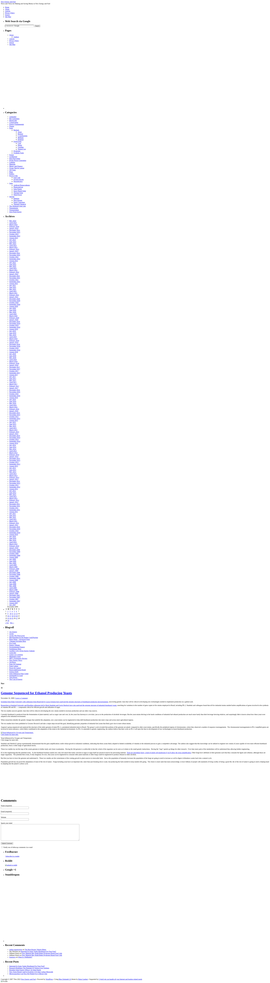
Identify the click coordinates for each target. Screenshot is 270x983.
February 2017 (14, 386)
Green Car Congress (16, 655)
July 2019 (12, 331)
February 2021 (14, 295)
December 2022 (14, 253)
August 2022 (13, 261)
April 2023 (13, 245)
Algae (20, 132)
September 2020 (14, 304)
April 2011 (12, 519)
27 (17, 618)
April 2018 (13, 360)
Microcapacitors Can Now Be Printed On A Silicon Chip (28, 974)
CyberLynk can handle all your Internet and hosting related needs (120, 979)
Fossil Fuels (17, 141)
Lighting (12, 162)
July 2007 (12, 605)
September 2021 (14, 282)
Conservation (13, 122)
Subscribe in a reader (12, 856)
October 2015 (13, 417)
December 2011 (14, 504)
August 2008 (13, 580)
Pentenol (21, 139)
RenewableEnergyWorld (17, 670)
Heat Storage (18, 200)
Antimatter (12, 117)
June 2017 (12, 379)
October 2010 (13, 531)
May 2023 (12, 244)
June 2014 (12, 447)
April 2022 (13, 268)
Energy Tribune (14, 645)
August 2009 (13, 557)
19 (15, 616)
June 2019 (12, 333)
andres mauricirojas (15, 949)
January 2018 (13, 365)
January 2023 (13, 251)
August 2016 (13, 398)
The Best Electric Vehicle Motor (35, 949)
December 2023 (14, 230)
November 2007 (14, 597)
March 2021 (13, 293)
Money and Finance (16, 166)
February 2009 (14, 569)
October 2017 (13, 371)
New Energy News (15, 660)
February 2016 (14, 409)
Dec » (12, 623)
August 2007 (13, 603)
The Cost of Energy (15, 679)
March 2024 (13, 225)
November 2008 (14, 574)
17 (10, 616)
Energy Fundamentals (16, 124)
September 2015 (14, 418)
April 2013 (13, 474)
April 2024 (13, 223)
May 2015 (12, 426)
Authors (16, 37)
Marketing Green (15, 656)
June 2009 (12, 561)
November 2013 (14, 460)
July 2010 (12, 536)
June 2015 (12, 424)
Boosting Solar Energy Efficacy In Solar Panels (25, 970)
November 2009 (14, 552)
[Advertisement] (13, 77)
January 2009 (13, 571)
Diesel (20, 145)
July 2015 (12, 422)
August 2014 (13, 443)
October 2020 (13, 302)
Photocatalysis (18, 187)
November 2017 (14, 369)
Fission (11, 126)
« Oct (7, 623)
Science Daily (14, 672)
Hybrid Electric (19, 179)
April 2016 (13, 405)
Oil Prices (12, 662)
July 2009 (12, 559)
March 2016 (13, 407)
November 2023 (14, 232)
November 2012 (14, 483)
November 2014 (14, 437)
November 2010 (14, 529)
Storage (11, 197)
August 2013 (13, 466)
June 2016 (12, 401)
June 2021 (12, 287)
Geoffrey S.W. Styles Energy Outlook (22, 651)
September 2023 (14, 236)
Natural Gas (22, 149)
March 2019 (13, 339)
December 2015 (14, 413)
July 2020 (12, 308)
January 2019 (13, 342)
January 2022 (13, 274)
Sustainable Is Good (16, 675)
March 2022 (13, 270)
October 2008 (13, 576)
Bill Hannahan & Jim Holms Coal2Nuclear (23, 637)
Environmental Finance (17, 647)
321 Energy (13, 632)
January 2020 (13, 320)
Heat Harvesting (14, 159)
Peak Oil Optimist (15, 664)
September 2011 (14, 510)
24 (10, 618)
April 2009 (13, 565)
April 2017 (13, 382)
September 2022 (14, 259)
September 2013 (14, 464)
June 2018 (12, 356)
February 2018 (14, 363)
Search (7, 15)
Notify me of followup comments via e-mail (17, 847)
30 (8, 621)
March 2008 (13, 590)
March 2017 (13, 384)
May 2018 (12, 358)
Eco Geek (12, 643)
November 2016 (14, 392)
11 (12, 614)
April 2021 (13, 291)
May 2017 (12, 380)
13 (17, 614)
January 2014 (13, 456)
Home (7, 7)
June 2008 (12, 584)
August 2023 (13, 238)
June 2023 (12, 242)
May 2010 (12, 540)
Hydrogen (17, 151)
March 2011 (13, 521)
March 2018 (13, 361)
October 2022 (13, 257)
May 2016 (12, 403)
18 (12, 616)
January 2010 (13, 548)
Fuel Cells (17, 178)
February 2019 (14, 341)
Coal (19, 143)
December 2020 (14, 299)
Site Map (8, 17)
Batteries (16, 198)
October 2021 (13, 280)
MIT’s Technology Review (18, 658)
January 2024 (13, 228)
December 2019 (14, 321)
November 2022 (14, 255)
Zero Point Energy (15, 212)
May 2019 (12, 335)
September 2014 (14, 441)
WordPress (49, 979)
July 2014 (12, 445)
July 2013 (12, 468)
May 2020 (12, 312)
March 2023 (13, 247)
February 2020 (14, 318)
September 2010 (14, 533)
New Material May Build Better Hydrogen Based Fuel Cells (42, 953)
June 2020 (12, 310)
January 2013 (13, 479)
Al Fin (11, 634)
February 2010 (14, 546)
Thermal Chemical (20, 204)
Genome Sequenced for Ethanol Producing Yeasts (36, 693)
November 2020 (14, 301)
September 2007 (14, 601)
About (7, 9)
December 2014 (14, 436)
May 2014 (12, 449)
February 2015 (14, 432)
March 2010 (13, 544)
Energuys (12, 957)
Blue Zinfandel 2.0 (65, 979)
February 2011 (14, 523)
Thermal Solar (18, 193)
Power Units (13, 176)
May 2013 (12, 472)
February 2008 (14, 591)
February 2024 (14, 226)
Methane (21, 138)
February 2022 (14, 272)
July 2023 (12, 240)
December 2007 (14, 595)
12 (15, 614)
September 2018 (14, 350)
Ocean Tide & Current (16, 168)
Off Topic (12, 170)
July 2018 (12, 354)
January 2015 (13, 434)
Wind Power (18, 195)
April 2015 (13, 428)
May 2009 (12, 563)
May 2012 (12, 495)
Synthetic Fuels (19, 153)
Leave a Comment (21, 698)
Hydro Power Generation (17, 160)
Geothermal (13, 157)
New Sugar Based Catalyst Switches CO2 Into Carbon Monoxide (31, 972)
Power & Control (15, 668)
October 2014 (13, 439)
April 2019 (13, 337)
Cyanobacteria (22, 136)
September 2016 (14, 396)
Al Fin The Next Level (17, 636)
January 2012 (13, 502)
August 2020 (13, 306)
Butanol (20, 134)
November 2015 (14, 415)
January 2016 (13, 411)
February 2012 (14, 500)
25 (12, 618)
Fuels (11, 128)
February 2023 (14, 249)
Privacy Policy (10, 13)
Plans (11, 172)
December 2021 (14, 276)
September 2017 (14, 373)
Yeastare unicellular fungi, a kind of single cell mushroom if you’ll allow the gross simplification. (159, 753)
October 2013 (13, 462)
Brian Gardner (83, 979)
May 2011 (12, 517)
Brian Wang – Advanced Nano (19, 639)
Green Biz (12, 653)
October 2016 (13, 394)
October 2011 (13, 508)
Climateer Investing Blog (17, 641)
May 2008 (12, 586)
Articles (7, 11)
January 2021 (13, 297)
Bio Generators (14, 119)
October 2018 (13, 348)
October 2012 (13, 485)
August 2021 (13, 283)
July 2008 (12, 582)
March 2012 (13, 498)
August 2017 (13, 375)
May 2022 (12, 266)
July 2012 (12, 491)
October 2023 (13, 234)
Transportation (14, 210)
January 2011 (13, 525)
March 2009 (13, 567)
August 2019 (13, 329)
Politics (11, 174)
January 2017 (13, 388)
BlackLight (13, 120)
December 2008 (14, 572)
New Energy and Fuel (8, 2)
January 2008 (13, 593)
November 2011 (14, 506)
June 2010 (12, 538)
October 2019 (13, 325)
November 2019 (14, 323)
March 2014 (13, 453)
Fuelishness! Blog (15, 649)
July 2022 (12, 263)
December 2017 (14, 367)
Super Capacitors (19, 202)
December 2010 (14, 527)
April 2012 (13, 496)
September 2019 (14, 327)
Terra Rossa (13, 677)
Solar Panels (18, 189)
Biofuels (16, 130)
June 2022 (12, 264)
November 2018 (14, 346)
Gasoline (21, 147)
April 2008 (13, 588)
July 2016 (12, 399)
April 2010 (13, 542)
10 (10, 614)
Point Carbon (13, 666)
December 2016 (14, 390)
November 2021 (14, 278)
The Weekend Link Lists (17, 206)
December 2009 (14, 550)
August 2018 (13, 352)
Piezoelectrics (18, 181)
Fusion (11, 155)
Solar (11, 183)
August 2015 (13, 420)
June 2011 (12, 515)
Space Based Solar (20, 191)
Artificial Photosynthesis (22, 185)
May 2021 (12, 289)
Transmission (13, 208)
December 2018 (14, 344)
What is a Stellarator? (25, 957)
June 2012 (12, 493)
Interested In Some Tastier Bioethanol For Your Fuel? (38, 951)
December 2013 (14, 458)
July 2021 (12, 285)
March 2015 (13, 430)
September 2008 (14, 578)
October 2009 (13, 553)
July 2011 (12, 514)
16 (8, 616)
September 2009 (14, 555)
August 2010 (13, 534)
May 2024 (12, 221)
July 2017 (12, 377)
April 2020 (13, 314)
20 (17, 616)
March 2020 (13, 316)
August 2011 (13, 512)
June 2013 (12, 470)
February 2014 (14, 455)
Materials (12, 164)
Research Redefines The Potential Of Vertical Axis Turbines (29, 968)
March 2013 (13, 476)
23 (8, 618)
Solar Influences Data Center (18, 674)
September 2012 (14, 487)
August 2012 (13, 489)
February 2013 (14, 477)
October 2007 (13, 599)
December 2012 (14, 481)
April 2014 (13, 451)
